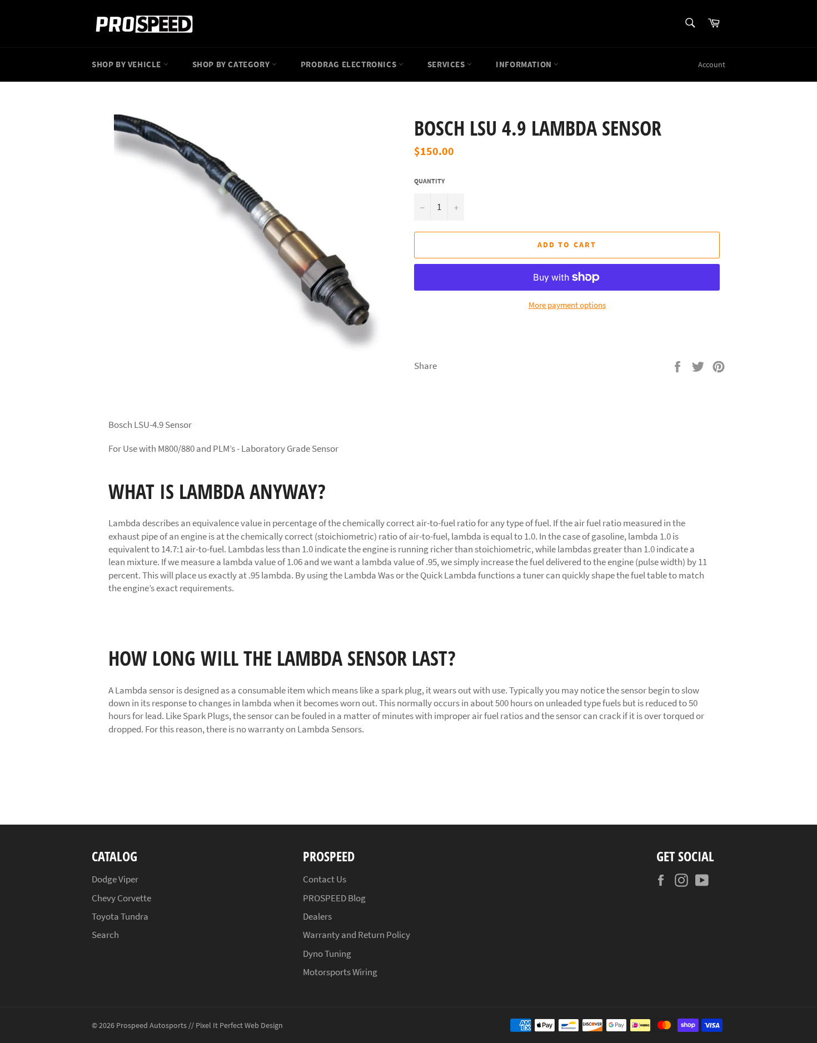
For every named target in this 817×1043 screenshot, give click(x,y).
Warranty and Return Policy (356, 935)
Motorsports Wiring (340, 972)
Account (711, 64)
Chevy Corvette (121, 898)
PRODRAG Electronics (349, 64)
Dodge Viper (115, 879)
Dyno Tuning (327, 953)
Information (525, 64)
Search (105, 935)
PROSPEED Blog (334, 898)
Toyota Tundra (120, 916)
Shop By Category (232, 64)
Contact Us (324, 879)
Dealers (317, 916)
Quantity (429, 181)
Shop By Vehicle (127, 64)
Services (447, 64)
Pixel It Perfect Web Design (239, 1025)
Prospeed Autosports (151, 1025)
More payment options (567, 305)
